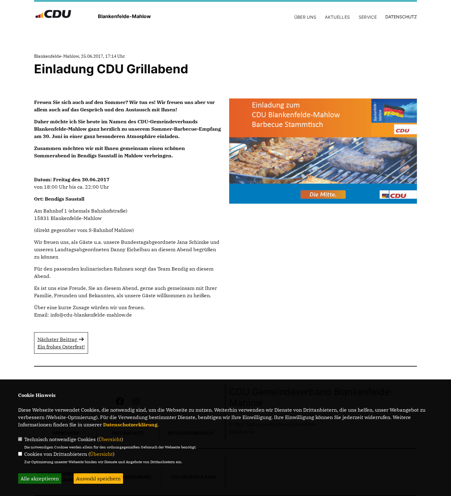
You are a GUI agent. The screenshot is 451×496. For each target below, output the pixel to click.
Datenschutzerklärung (130, 424)
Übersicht (109, 439)
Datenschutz (401, 16)
